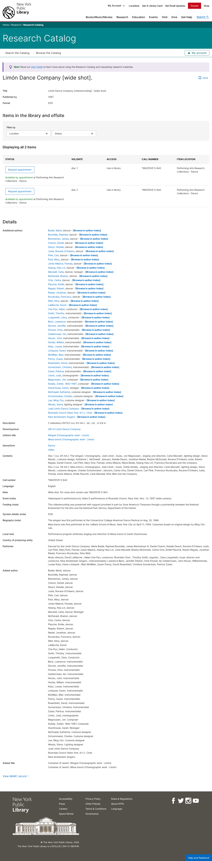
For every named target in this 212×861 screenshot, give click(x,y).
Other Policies (92, 803)
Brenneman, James (58, 238)
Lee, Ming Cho (56, 400)
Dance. (52, 445)
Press (62, 803)
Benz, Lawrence (56, 321)
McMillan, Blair (55, 354)
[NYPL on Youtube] (195, 800)
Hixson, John (55, 338)
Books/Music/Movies (99, 17)
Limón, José (54, 375)
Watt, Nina (53, 300)
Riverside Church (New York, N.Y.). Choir (70, 412)
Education (138, 17)
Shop (206, 5)
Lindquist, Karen (57, 350)
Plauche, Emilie (56, 284)
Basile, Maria (55, 230)
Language (116, 808)
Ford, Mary (54, 259)
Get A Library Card (152, 5)
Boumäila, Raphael (58, 234)
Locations (134, 5)
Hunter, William (56, 342)
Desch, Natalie (56, 247)
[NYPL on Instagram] (188, 800)
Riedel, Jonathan (57, 292)
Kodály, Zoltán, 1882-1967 (62, 383)
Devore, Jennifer (57, 325)
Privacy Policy (93, 798)
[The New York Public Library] (17, 11)
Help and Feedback (198, 857)
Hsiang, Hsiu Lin (56, 267)
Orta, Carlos (54, 280)
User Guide (37, 66)
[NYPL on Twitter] (180, 800)
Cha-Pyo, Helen (56, 309)
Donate (194, 5)
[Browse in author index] (87, 230)
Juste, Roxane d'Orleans (61, 251)
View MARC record (14, 776)
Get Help (186, 17)
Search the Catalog (17, 53)
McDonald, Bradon (58, 276)
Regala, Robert (56, 288)
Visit (164, 17)
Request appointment (19, 169)
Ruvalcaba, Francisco (59, 296)
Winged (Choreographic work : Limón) (68, 435)
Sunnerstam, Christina (60, 367)
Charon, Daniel (56, 242)
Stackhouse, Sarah (58, 387)
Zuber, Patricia (56, 371)
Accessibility (65, 798)
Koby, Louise (55, 346)
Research (122, 17)
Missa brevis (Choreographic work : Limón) (71, 439)
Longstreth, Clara (57, 317)
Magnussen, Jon (57, 379)
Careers (63, 808)
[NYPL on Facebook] (173, 800)
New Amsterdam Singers (61, 416)
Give (174, 17)
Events (153, 17)
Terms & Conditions (95, 808)
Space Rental (66, 813)
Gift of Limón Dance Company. (64, 429)
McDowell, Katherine (59, 392)
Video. (51, 449)
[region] (106, 181)
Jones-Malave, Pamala (60, 263)
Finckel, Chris (55, 329)
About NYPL (117, 803)
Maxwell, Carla (56, 271)
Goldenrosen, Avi (57, 334)
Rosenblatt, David (57, 363)
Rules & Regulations (121, 798)
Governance (92, 813)
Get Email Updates (175, 5)
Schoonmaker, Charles (60, 396)
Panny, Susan (55, 358)
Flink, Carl (53, 255)
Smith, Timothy (56, 313)
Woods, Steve (55, 404)
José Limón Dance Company (63, 408)
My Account (114, 5)
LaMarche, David (57, 305)
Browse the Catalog (48, 53)
